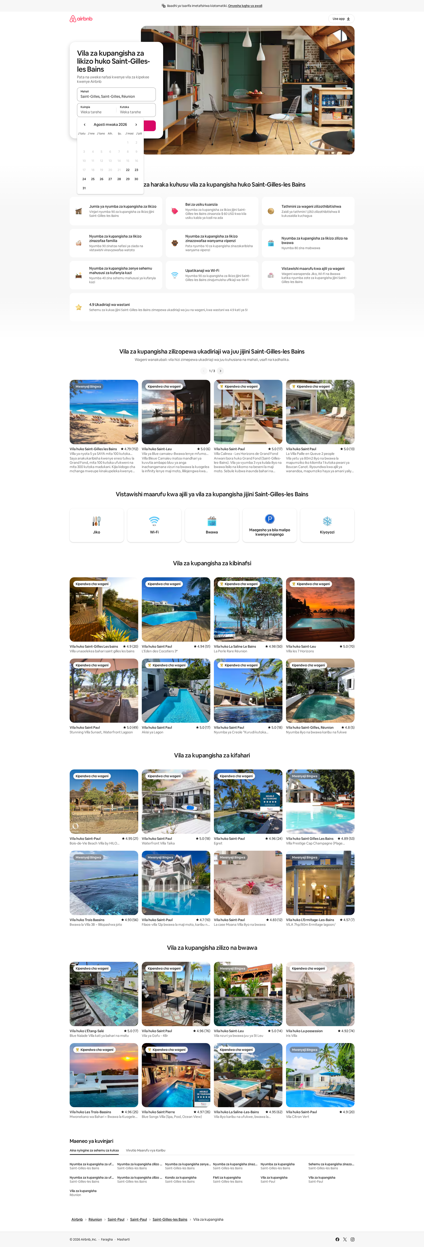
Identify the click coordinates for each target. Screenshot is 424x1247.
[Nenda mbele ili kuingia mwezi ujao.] (136, 124)
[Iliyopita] (203, 370)
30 (136, 179)
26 (101, 179)
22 (128, 170)
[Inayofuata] (220, 370)
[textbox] (97, 112)
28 (119, 179)
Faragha (107, 1239)
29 (128, 179)
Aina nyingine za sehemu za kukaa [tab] (94, 1150)
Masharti (123, 1239)
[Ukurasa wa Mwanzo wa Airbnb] (81, 19)
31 (84, 188)
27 (110, 179)
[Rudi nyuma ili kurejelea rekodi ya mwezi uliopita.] (84, 124)
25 (93, 179)
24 (84, 179)
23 (136, 170)
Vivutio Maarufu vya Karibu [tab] (145, 1150)
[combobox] (116, 96)
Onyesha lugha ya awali (245, 6)
